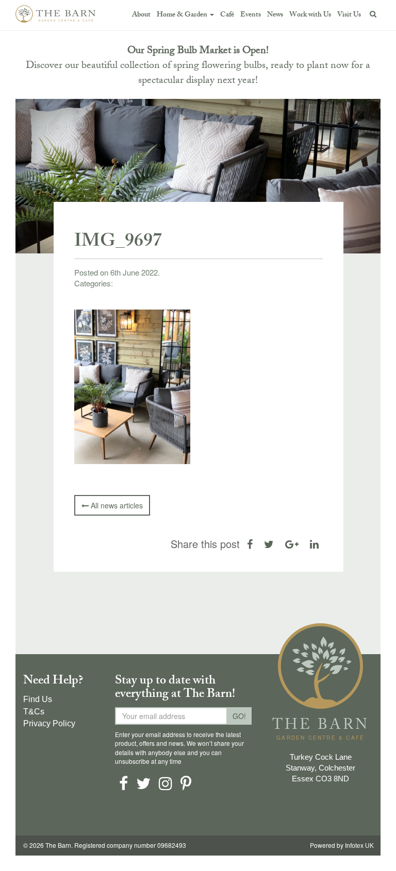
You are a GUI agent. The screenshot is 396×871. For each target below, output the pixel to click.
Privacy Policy (49, 723)
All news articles (116, 505)
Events (250, 15)
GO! (239, 716)
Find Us (37, 699)
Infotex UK (359, 845)
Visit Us (349, 15)
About (141, 15)
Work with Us (310, 15)
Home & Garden (183, 15)
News (275, 15)
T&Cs (33, 711)
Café (227, 15)
